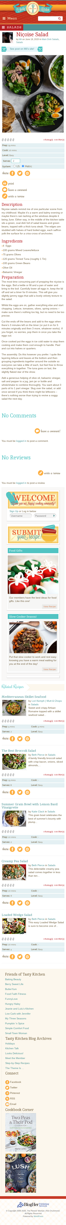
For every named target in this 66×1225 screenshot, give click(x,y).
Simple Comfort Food (17, 1028)
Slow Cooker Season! (23, 616)
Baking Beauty (13, 979)
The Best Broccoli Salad (19, 750)
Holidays (10, 1043)
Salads (14, 27)
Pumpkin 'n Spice (14, 1023)
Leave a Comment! (50, 430)
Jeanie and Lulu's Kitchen (19, 1008)
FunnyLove (11, 998)
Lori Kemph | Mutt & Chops (47, 700)
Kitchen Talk (12, 1048)
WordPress (38, 1216)
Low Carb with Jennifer (18, 1013)
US (18, 166)
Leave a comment (17, 189)
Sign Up (14, 511)
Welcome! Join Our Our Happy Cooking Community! (32, 500)
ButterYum (11, 989)
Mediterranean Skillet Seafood (24, 696)
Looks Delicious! (14, 1053)
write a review (16, 196)
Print (11, 183)
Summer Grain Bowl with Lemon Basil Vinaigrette (30, 806)
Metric (28, 166)
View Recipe (49, 606)
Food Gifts (15, 550)
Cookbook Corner (19, 1109)
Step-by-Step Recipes (17, 1063)
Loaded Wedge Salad (17, 914)
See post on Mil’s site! (22, 48)
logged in (21, 440)
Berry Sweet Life (14, 984)
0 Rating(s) (48, 139)
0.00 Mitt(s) (59, 139)
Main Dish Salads (50, 39)
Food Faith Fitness (15, 993)
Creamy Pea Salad (15, 861)
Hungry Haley (12, 1003)
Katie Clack (38, 811)
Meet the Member (15, 1058)
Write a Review (52, 472)
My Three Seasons (15, 1018)
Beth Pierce (38, 754)
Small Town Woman (16, 1033)
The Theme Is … (14, 1068)
